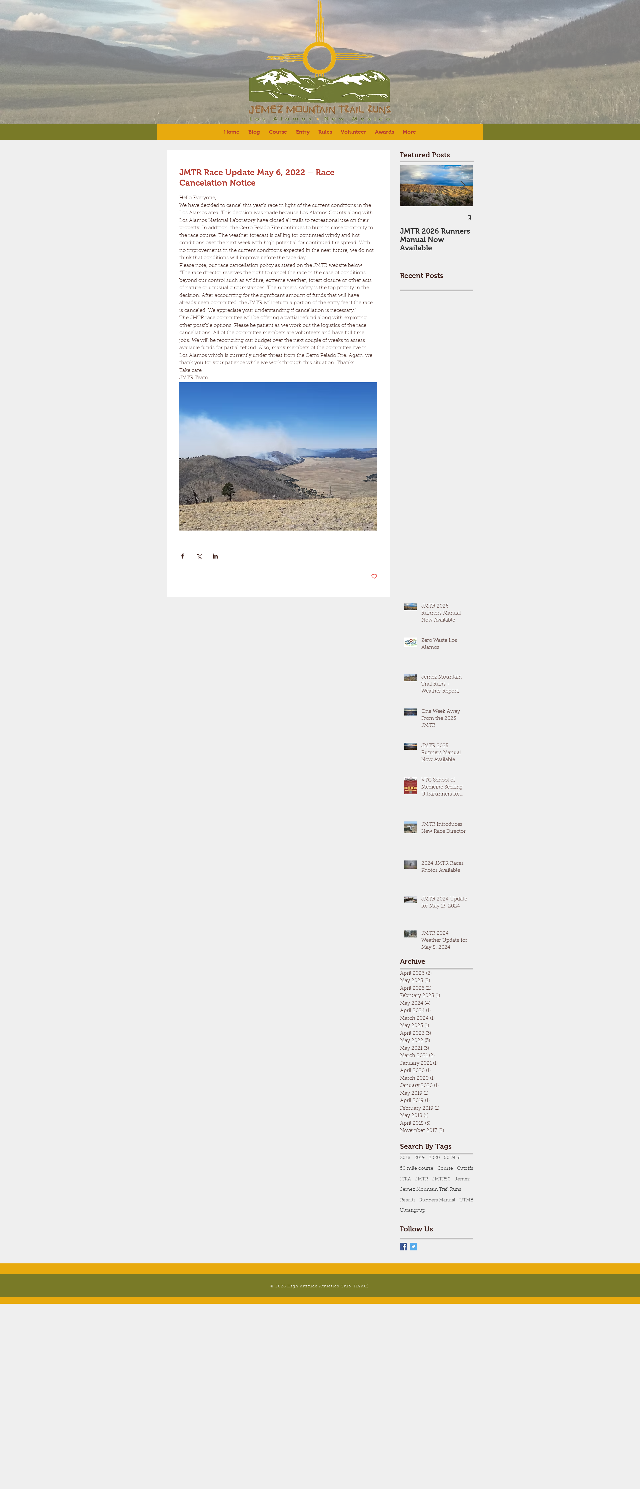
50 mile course (416, 1168)
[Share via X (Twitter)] (199, 556)
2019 (419, 1158)
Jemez (462, 1179)
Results (407, 1200)
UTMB (466, 1200)
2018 (405, 1158)
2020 (434, 1158)
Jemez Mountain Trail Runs (430, 1189)
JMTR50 (441, 1179)
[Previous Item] (411, 186)
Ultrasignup (412, 1210)
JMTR (421, 1179)
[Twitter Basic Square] (413, 1246)
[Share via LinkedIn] (215, 556)
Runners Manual (437, 1200)
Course (445, 1168)
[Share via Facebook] (182, 556)
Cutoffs (465, 1168)
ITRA (405, 1179)
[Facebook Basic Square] (403, 1246)
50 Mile (452, 1158)
